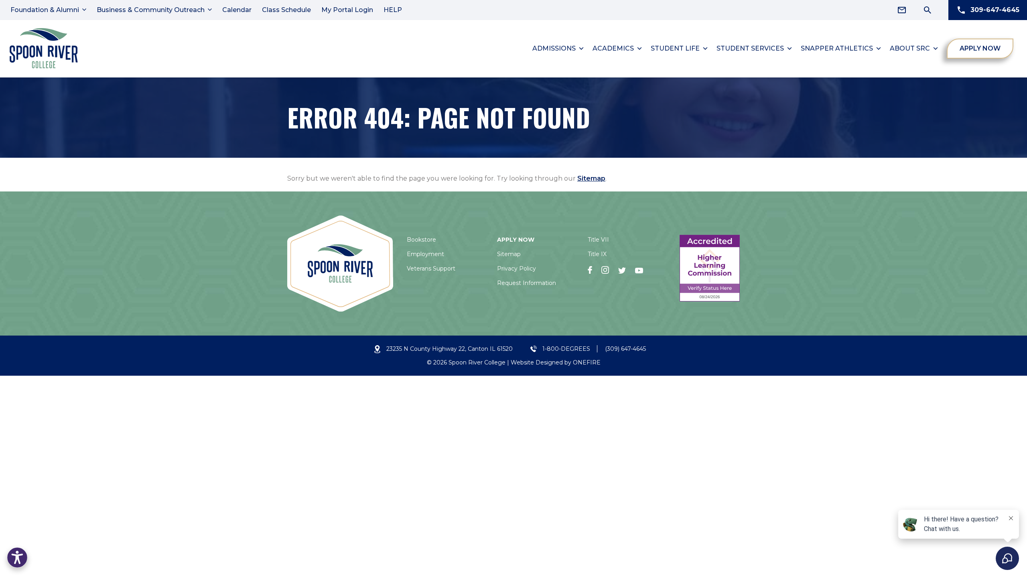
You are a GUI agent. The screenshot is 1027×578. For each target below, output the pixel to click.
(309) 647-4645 (625, 348)
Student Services (750, 48)
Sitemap (591, 178)
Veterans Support (431, 268)
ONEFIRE (587, 362)
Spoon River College (477, 362)
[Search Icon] (927, 10)
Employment (425, 254)
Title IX (597, 254)
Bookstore (421, 239)
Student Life (675, 48)
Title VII (598, 239)
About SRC (910, 48)
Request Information (526, 283)
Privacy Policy (516, 268)
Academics (613, 48)
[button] (17, 557)
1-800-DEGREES (566, 348)
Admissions (554, 48)
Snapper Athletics (837, 48)
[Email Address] (902, 10)
